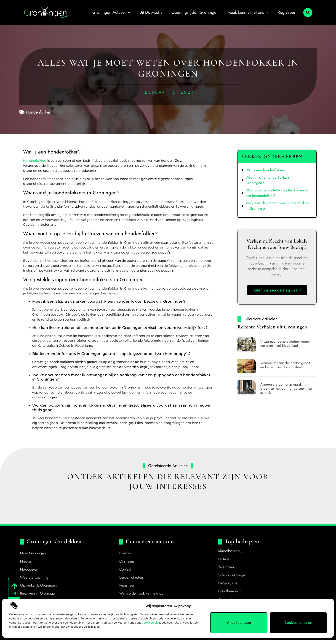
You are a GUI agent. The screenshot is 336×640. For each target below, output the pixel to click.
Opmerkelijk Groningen (38, 585)
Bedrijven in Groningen (38, 593)
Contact (125, 569)
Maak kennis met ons (245, 12)
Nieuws (26, 561)
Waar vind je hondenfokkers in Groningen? (269, 180)
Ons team (126, 561)
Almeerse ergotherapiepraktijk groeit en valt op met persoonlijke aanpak (286, 388)
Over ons (126, 553)
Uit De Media (151, 12)
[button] (307, 12)
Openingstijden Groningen (195, 12)
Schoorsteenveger (232, 575)
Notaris (223, 559)
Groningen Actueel (108, 12)
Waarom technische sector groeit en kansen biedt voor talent (285, 365)
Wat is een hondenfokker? (266, 170)
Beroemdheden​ (131, 577)
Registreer (286, 12)
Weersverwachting (34, 577)
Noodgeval (28, 569)
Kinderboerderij (230, 550)
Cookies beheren (298, 622)
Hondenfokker (38, 112)
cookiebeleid (150, 622)
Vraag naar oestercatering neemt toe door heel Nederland (285, 343)
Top (14, 592)
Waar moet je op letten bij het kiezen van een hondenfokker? (277, 193)
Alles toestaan (239, 622)
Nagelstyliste (227, 583)
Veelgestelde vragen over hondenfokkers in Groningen (277, 205)
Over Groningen (33, 553)
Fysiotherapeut (229, 591)
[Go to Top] (14, 586)
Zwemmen (226, 567)
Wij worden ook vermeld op (141, 593)
